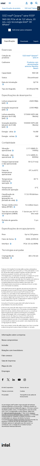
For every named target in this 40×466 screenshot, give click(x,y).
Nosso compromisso (10, 340)
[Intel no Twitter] (8, 380)
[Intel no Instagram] (25, 380)
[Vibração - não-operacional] (13, 157)
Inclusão (5, 345)
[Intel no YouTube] (19, 380)
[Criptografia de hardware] (11, 258)
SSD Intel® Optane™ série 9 (30, 57)
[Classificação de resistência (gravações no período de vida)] (16, 200)
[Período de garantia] (3, 222)
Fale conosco (7, 355)
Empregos (6, 371)
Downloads (24, 41)
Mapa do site (7, 366)
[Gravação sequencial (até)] (7, 110)
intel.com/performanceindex (12, 413)
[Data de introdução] (3, 84)
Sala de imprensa (8, 361)
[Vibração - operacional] (13, 150)
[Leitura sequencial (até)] (7, 103)
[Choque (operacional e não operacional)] (3, 166)
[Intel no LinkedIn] (14, 380)
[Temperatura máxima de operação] (11, 183)
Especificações (9, 41)
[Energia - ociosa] (16, 136)
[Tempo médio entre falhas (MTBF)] (14, 207)
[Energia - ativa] (15, 132)
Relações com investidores (12, 350)
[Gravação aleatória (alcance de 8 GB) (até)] (7, 127)
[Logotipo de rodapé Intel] (6, 445)
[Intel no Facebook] (3, 380)
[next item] (38, 8)
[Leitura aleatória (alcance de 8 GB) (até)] (7, 118)
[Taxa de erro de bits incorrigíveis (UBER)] (3, 215)
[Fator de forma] (15, 239)
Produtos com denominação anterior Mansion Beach (31, 65)
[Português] (31, 3)
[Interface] (10, 244)
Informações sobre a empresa (13, 335)
